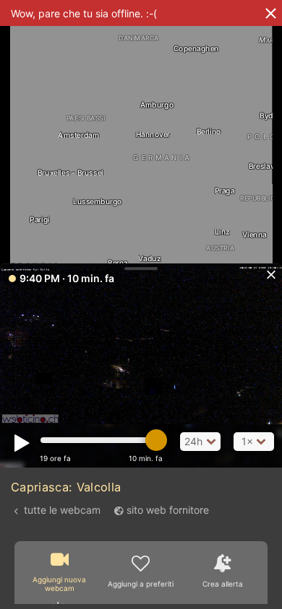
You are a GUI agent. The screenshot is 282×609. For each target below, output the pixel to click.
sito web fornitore (168, 510)
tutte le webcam (62, 510)
